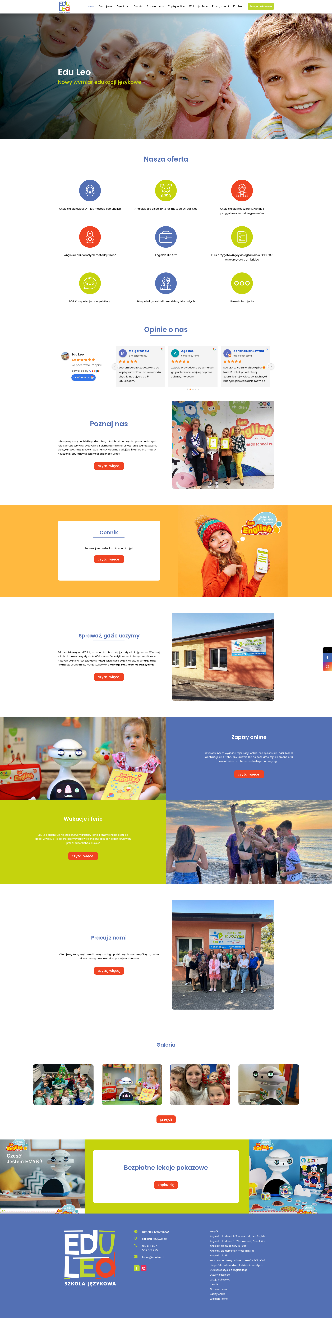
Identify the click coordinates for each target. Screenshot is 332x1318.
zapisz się (166, 1184)
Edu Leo (77, 354)
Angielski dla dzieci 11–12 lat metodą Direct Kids (237, 1241)
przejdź (166, 1119)
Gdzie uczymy (155, 6)
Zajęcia (121, 6)
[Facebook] (327, 657)
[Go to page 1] (187, 389)
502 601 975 (150, 1250)
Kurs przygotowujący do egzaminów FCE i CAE (237, 1260)
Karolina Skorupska (195, 351)
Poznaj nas (105, 6)
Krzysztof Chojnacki (248, 351)
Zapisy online (176, 6)
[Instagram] (327, 666)
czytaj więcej (109, 465)
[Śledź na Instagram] (143, 1268)
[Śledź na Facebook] (137, 1268)
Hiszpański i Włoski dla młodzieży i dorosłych (236, 1265)
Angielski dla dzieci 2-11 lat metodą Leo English (237, 1236)
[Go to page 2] (190, 389)
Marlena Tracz (139, 351)
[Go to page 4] (195, 389)
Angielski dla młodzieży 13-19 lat (228, 1246)
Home (90, 6)
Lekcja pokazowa (261, 6)
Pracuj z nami (220, 6)
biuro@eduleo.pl (153, 1257)
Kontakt (238, 6)
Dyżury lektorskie (220, 1274)
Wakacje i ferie (198, 6)
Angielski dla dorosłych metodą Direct (233, 1250)
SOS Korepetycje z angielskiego (228, 1270)
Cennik (137, 6)
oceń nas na (81, 377)
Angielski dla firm (220, 1255)
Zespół (214, 1231)
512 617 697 (149, 1246)
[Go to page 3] (193, 389)
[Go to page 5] (198, 389)
